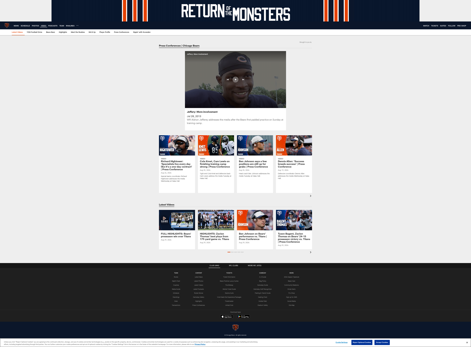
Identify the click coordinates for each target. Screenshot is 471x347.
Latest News (199, 277)
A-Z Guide (262, 277)
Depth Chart (176, 281)
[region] (235, 342)
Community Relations (291, 285)
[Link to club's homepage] (7, 25)
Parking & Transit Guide (262, 293)
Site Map (291, 305)
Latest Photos (198, 281)
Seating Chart (262, 297)
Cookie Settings (342, 342)
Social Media (291, 301)
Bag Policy (262, 281)
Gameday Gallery (198, 297)
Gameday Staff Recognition (263, 289)
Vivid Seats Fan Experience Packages (229, 297)
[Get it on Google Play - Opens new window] (243, 318)
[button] (228, 79)
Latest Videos (198, 285)
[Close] (467, 342)
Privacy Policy (200, 344)
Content (198, 273)
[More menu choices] (77, 26)
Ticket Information (229, 277)
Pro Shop (291, 293)
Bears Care (291, 281)
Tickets (229, 273)
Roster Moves (198, 293)
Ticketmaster (229, 301)
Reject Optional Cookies (362, 342)
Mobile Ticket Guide (229, 289)
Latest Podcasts (198, 289)
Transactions (176, 305)
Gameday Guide (262, 285)
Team (176, 273)
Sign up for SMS (291, 297)
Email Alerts (291, 289)
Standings (176, 297)
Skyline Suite (229, 293)
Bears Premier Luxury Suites (229, 281)
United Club (229, 305)
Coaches (176, 285)
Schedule (176, 293)
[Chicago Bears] (235, 328)
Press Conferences (198, 305)
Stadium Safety (263, 305)
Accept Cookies (382, 342)
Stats (176, 301)
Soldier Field (263, 301)
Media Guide (176, 289)
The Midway (229, 285)
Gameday (262, 273)
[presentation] (311, 196)
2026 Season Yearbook (291, 277)
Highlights (198, 301)
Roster (176, 277)
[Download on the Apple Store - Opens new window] (227, 317)
